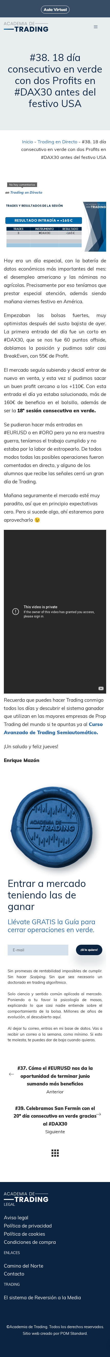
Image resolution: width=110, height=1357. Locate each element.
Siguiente (55, 1120)
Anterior (55, 1080)
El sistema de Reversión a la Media (42, 1297)
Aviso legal (16, 1217)
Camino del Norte (23, 1266)
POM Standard (73, 1333)
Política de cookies (24, 1234)
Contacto (14, 1274)
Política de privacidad (28, 1226)
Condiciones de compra (30, 1242)
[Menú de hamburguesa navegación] (96, 26)
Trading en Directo (57, 142)
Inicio (27, 142)
